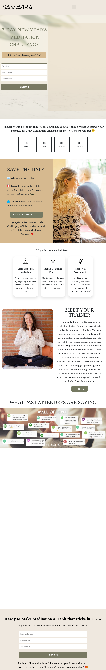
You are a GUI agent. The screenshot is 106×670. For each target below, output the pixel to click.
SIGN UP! (24, 87)
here (32, 193)
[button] (74, 7)
